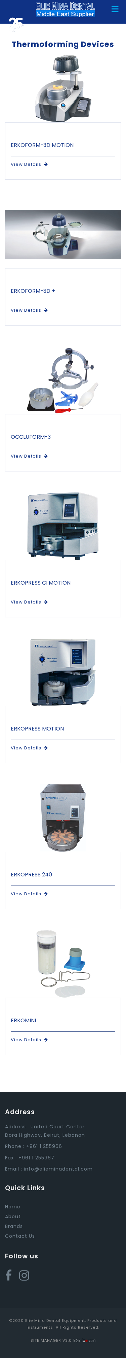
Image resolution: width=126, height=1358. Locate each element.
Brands (14, 1226)
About (13, 1216)
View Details (27, 164)
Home (12, 1206)
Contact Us (20, 1236)
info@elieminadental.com (58, 1168)
